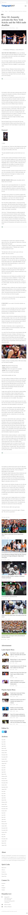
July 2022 (3, 834)
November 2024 (5, 782)
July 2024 (3, 791)
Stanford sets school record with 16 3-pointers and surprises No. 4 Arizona (17, 701)
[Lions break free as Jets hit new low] (14, 582)
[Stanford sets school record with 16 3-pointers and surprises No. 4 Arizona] (5, 699)
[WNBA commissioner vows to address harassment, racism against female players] (5, 680)
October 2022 (4, 832)
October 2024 (4, 784)
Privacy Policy (4, 874)
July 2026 (3, 739)
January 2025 (4, 778)
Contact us (4, 871)
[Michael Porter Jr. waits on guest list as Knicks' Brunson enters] (5, 659)
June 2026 (3, 741)
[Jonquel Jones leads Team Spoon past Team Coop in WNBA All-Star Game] (5, 672)
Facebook (3, 883)
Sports (2, 14)
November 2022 (5, 830)
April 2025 (4, 772)
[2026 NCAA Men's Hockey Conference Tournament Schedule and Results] (14, 562)
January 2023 (4, 825)
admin (16, 656)
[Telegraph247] (9, 6)
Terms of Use (4, 876)
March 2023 (4, 821)
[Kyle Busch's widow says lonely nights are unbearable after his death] (5, 653)
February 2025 (4, 776)
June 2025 (3, 767)
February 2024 (4, 802)
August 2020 (4, 845)
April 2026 (4, 746)
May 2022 (3, 836)
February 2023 (4, 823)
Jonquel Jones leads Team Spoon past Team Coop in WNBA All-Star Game (18, 674)
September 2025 (5, 761)
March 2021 (4, 843)
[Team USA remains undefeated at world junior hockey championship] (5, 714)
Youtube (3, 889)
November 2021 (5, 838)
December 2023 (4, 806)
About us (3, 869)
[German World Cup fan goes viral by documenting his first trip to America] (14, 621)
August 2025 (4, 763)
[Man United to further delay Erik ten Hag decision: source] (14, 519)
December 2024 (4, 780)
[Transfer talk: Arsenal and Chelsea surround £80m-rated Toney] (5, 693)
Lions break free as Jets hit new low (9, 596)
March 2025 (4, 774)
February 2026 (4, 750)
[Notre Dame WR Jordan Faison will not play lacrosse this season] (14, 601)
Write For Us (4, 867)
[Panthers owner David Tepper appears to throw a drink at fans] (5, 707)
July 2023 (3, 812)
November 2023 (5, 808)
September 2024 (5, 787)
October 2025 (4, 759)
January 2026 (4, 752)
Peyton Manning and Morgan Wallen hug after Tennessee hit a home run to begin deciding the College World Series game (14, 556)
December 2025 (4, 754)
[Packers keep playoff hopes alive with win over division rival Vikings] (5, 720)
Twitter (3, 885)
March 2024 (4, 800)
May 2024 (3, 795)
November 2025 (5, 756)
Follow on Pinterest (7, 906)
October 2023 (4, 810)
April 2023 (4, 819)
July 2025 (3, 765)
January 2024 (4, 804)
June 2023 (3, 815)
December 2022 (4, 828)
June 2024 (3, 793)
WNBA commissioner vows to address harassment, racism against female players (17, 682)
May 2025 (3, 769)
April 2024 (4, 797)
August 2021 (4, 840)
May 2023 (3, 817)
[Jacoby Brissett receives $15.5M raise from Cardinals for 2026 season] (5, 666)
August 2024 (4, 789)
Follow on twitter (7, 904)
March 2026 (4, 748)
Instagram (3, 887)
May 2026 (3, 744)
